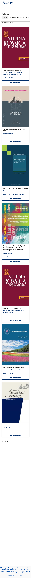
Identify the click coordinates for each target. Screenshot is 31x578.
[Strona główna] (10, 3)
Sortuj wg (13, 17)
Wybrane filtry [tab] (7, 23)
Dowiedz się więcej (18, 573)
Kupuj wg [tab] (5, 17)
